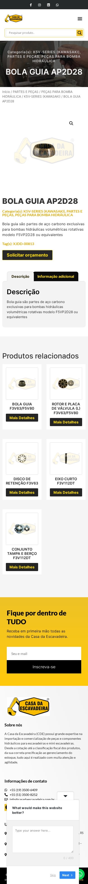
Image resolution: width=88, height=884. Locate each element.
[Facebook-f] (30, 4)
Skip (53, 875)
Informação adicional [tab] (55, 276)
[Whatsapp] (57, 4)
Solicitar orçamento (27, 255)
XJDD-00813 (23, 243)
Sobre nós (13, 724)
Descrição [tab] (20, 276)
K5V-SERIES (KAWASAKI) (56, 52)
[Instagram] (39, 4)
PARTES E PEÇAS (23, 56)
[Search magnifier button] (79, 33)
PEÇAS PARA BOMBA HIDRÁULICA (44, 215)
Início (6, 92)
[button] (79, 18)
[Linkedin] (48, 4)
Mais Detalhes (22, 418)
